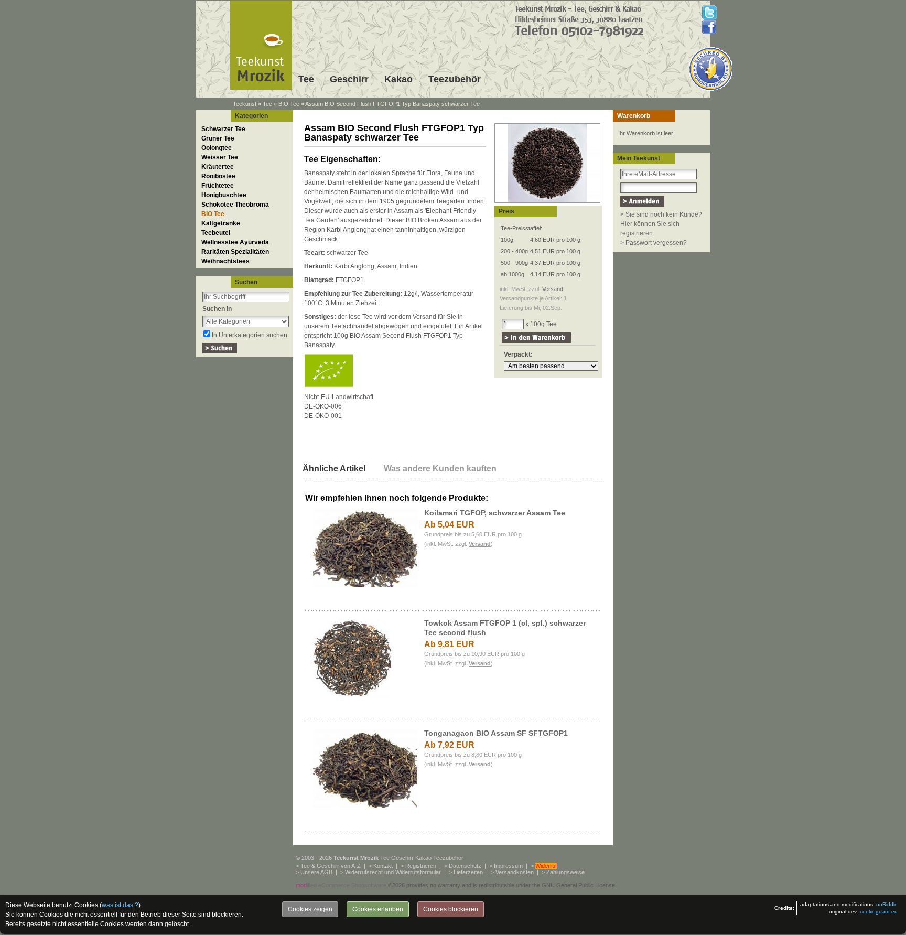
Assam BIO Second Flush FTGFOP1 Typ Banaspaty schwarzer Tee (392, 104)
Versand (552, 289)
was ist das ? (120, 905)
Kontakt (383, 866)
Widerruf (546, 866)
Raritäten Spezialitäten (235, 251)
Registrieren (420, 866)
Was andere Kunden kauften (440, 468)
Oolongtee (216, 148)
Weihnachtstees (225, 261)
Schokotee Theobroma (235, 204)
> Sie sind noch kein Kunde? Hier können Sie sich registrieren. (661, 224)
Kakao (398, 79)
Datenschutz (465, 866)
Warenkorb (633, 116)
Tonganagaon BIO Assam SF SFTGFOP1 (496, 733)
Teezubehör (454, 79)
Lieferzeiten (468, 872)
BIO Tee (288, 104)
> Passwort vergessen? (653, 242)
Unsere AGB (316, 872)
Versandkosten (514, 872)
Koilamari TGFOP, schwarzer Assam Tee (494, 513)
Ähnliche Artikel (334, 468)
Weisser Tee (219, 157)
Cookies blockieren (450, 909)
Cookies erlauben (377, 909)
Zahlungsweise (565, 872)
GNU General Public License (578, 885)
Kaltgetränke (220, 223)
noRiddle (887, 904)
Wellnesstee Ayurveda (235, 242)
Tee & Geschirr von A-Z (330, 866)
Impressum (508, 866)
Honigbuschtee (223, 195)
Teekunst (244, 104)
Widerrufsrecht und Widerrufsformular (393, 872)
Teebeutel (215, 233)
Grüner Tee (217, 138)
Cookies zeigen (310, 909)
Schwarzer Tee (223, 129)
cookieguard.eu (879, 912)
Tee (306, 79)
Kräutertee (217, 166)
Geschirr (349, 79)
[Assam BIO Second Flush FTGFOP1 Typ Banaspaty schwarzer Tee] (547, 203)
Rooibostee (218, 176)
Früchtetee (217, 185)
